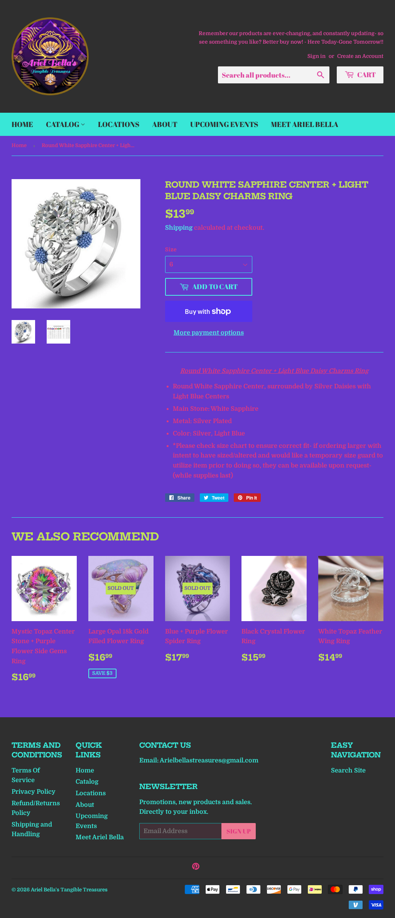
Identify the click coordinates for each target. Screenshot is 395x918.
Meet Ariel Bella (304, 124)
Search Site (348, 770)
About (164, 124)
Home (22, 124)
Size (171, 249)
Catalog (63, 124)
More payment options (209, 332)
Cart (366, 74)
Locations (118, 124)
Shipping (178, 227)
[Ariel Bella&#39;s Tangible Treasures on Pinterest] (196, 867)
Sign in (316, 56)
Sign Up (238, 831)
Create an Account (360, 56)
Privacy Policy (34, 791)
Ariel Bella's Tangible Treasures (69, 890)
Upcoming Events (224, 124)
